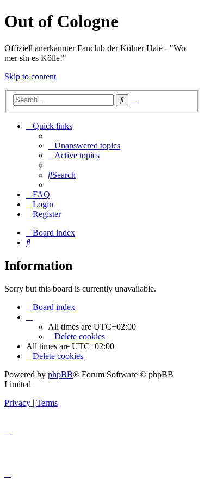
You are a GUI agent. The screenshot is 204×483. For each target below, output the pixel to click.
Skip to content (30, 76)
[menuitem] (84, 145)
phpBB (60, 374)
